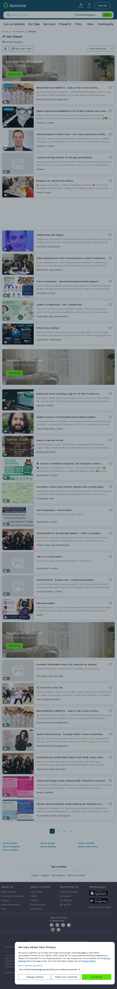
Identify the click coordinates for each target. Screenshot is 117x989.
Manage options (35, 977)
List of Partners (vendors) (30, 965)
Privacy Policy (89, 961)
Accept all (96, 977)
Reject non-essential (66, 977)
